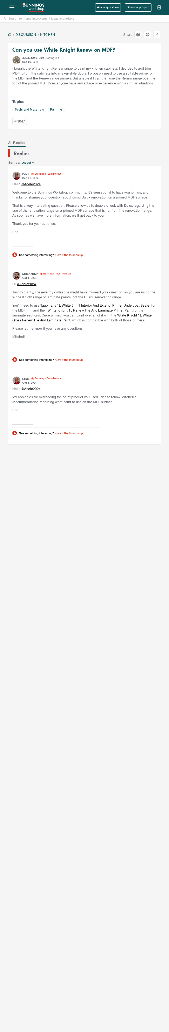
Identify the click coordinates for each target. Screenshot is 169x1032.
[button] (16, 60)
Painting (56, 110)
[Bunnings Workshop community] (33, 7)
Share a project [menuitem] (138, 7)
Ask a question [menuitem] (108, 7)
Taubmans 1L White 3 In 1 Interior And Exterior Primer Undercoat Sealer (95, 305)
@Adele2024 (31, 184)
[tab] (17, 143)
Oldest (27, 163)
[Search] (4, 18)
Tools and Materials (29, 110)
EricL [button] (26, 174)
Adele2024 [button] (30, 58)
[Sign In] (159, 7)
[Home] (9, 34)
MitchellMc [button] (30, 274)
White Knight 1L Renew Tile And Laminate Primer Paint (90, 310)
